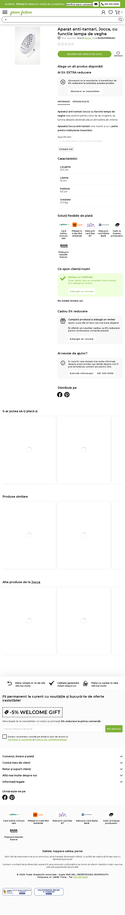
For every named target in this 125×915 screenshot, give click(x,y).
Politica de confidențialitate (51, 739)
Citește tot (66, 149)
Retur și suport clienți (16, 769)
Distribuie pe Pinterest (66, 394)
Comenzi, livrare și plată (18, 756)
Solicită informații (81, 373)
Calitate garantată (68, 683)
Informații (64, 101)
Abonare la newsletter (85, 91)
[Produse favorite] (111, 12)
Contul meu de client (16, 762)
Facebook (4, 797)
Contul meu (103, 12)
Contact (96, 4)
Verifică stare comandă (79, 4)
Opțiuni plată (80, 101)
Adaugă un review (82, 291)
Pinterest (12, 797)
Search (120, 19)
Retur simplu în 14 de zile (30, 683)
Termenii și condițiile (20, 739)
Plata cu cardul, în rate (104, 683)
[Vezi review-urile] (90, 44)
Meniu (4, 12)
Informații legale (13, 781)
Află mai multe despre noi (19, 775)
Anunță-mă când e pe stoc (84, 54)
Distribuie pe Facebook (59, 394)
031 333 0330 (111, 4)
